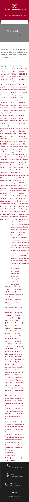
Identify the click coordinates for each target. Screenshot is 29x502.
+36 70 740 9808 (17, 467)
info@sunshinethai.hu (17, 476)
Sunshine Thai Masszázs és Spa (17, 496)
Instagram (15, 458)
